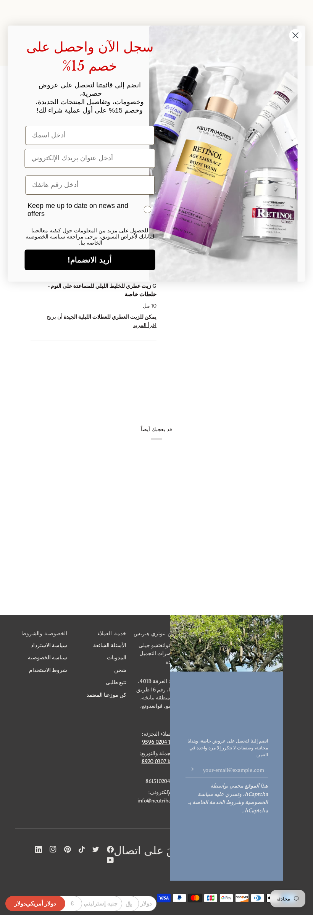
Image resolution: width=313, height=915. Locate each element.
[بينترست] (67, 849)
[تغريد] (95, 849)
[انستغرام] (53, 849)
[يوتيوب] (110, 860)
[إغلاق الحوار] (295, 35)
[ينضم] (192, 769)
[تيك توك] (82, 849)
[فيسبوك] (110, 849)
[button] (160, 635)
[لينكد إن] (38, 849)
